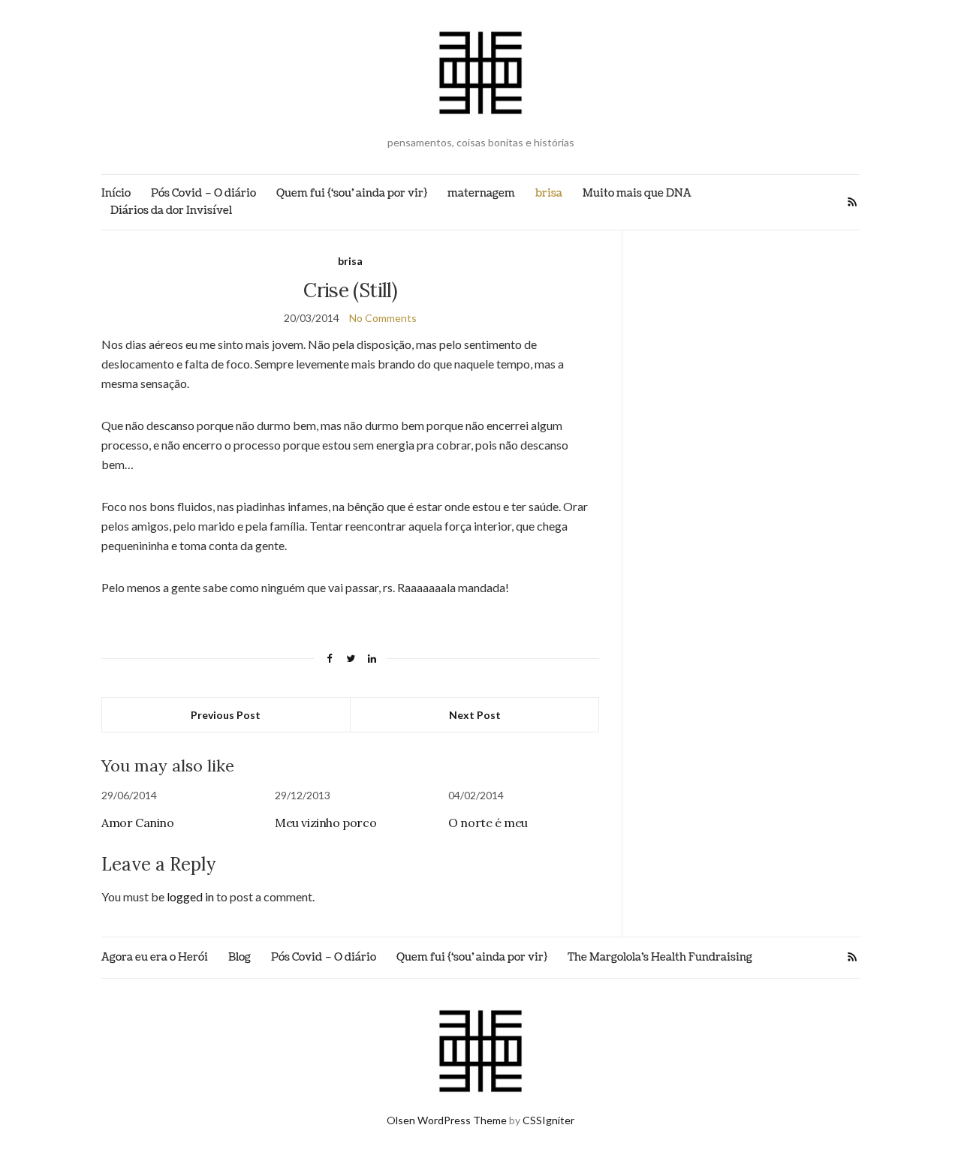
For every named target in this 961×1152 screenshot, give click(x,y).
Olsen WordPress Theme (447, 1120)
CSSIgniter (548, 1120)
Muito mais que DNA (637, 193)
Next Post (475, 714)
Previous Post (226, 714)
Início (116, 193)
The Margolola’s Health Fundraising (660, 957)
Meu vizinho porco (325, 822)
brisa (548, 193)
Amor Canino (137, 822)
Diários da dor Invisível (171, 210)
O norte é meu (488, 822)
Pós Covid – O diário (203, 193)
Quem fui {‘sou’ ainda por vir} (351, 193)
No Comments (383, 317)
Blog (239, 957)
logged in (190, 896)
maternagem (481, 193)
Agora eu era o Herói (154, 957)
